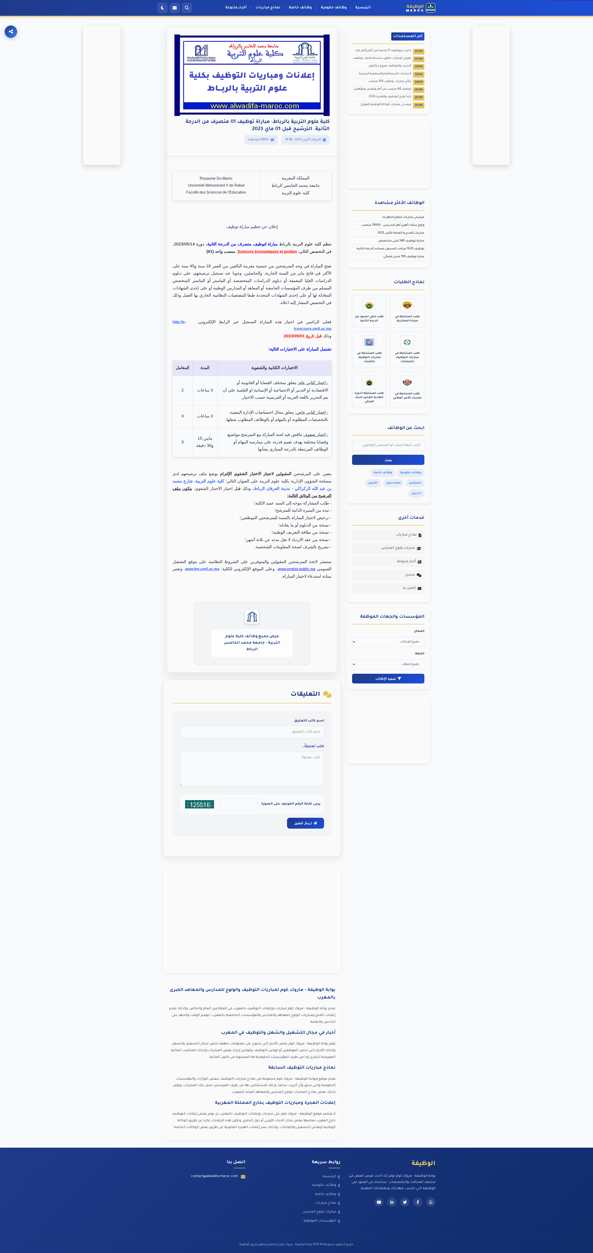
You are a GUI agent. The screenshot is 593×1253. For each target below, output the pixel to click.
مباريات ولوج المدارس (398, 548)
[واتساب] (430, 1202)
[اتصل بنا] (175, 8)
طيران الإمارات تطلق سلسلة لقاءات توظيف (388, 59)
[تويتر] (405, 1202)
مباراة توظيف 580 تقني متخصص (401, 241)
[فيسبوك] (418, 1202)
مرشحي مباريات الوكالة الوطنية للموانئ (391, 105)
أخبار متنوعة (236, 8)
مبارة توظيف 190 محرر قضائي (403, 256)
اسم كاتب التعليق (309, 721)
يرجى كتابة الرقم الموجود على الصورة (290, 804)
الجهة (419, 653)
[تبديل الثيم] (162, 8)
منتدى (410, 575)
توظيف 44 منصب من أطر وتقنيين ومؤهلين (388, 89)
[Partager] (11, 31)
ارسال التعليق (303, 823)
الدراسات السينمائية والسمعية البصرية (391, 74)
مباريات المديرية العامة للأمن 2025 (401, 233)
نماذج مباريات (267, 8)
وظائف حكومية (334, 8)
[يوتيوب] (379, 1202)
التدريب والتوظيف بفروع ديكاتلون (395, 66)
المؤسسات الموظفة (319, 1221)
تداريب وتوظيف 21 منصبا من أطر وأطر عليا (389, 51)
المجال (419, 631)
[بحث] (187, 8)
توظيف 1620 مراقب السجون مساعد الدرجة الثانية (390, 249)
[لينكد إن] (392, 1202)
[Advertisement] (252, 919)
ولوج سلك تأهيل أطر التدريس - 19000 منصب (393, 225)
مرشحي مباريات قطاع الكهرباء (403, 217)
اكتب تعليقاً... (313, 747)
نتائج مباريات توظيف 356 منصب (395, 82)
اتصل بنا (409, 588)
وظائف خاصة (300, 8)
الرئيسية (363, 8)
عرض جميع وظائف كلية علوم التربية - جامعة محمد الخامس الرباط (252, 643)
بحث (388, 460)
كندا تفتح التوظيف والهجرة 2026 (396, 97)
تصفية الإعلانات (385, 678)
